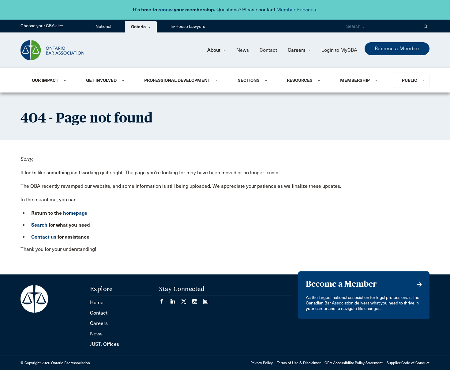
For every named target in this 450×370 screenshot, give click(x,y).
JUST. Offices (104, 344)
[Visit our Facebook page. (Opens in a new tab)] (164, 299)
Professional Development (177, 80)
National (103, 26)
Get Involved (101, 80)
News (242, 50)
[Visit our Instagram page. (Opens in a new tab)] (197, 299)
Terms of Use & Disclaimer (299, 363)
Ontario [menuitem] (139, 26)
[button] (425, 26)
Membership (355, 80)
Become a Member (397, 48)
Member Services (296, 10)
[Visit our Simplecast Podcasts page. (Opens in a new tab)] (205, 299)
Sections (249, 80)
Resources (300, 80)
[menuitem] (51, 80)
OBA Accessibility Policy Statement (353, 363)
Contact (268, 50)
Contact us (43, 237)
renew (165, 10)
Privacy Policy (261, 363)
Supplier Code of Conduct (408, 363)
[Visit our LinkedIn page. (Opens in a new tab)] (175, 299)
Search (39, 225)
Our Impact (45, 80)
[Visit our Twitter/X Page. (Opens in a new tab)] (186, 299)
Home (96, 302)
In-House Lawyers (188, 26)
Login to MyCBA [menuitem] (339, 50)
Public (409, 80)
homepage (75, 213)
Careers (297, 50)
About (214, 50)
